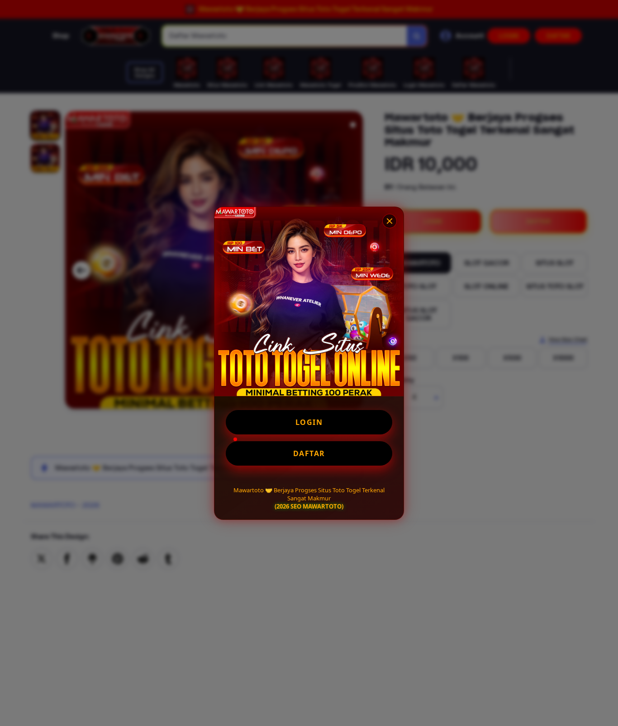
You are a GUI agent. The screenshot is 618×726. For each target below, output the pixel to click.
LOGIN (309, 422)
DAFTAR (309, 453)
